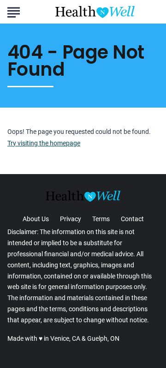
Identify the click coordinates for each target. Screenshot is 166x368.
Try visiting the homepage (43, 143)
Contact (132, 219)
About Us (36, 219)
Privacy (70, 219)
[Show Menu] (13, 11)
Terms (101, 219)
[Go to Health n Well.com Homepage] (95, 12)
